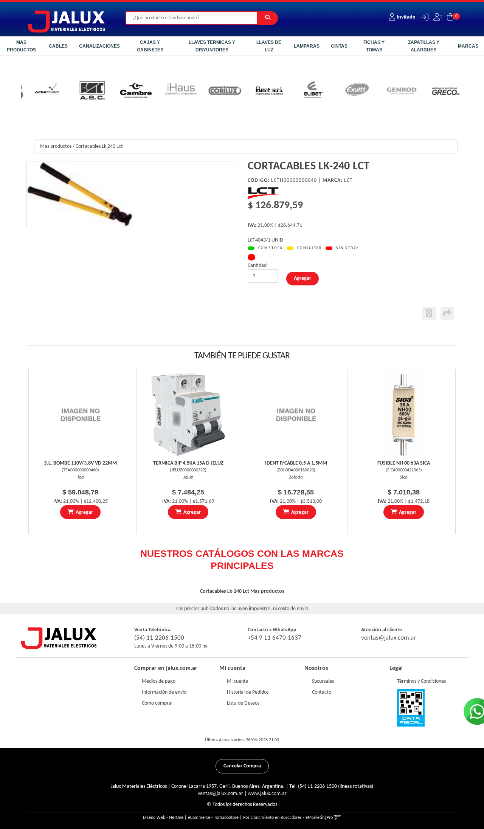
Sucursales (323, 681)
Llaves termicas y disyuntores (212, 46)
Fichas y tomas (374, 46)
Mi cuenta (237, 681)
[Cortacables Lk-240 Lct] (131, 194)
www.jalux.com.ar (267, 793)
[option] (43, 92)
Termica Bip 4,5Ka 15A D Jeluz (188, 463)
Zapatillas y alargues (423, 46)
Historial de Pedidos (247, 692)
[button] (422, 17)
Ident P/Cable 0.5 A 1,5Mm (296, 463)
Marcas (468, 46)
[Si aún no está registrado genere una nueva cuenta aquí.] (437, 17)
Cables (58, 46)
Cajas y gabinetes (150, 46)
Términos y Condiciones (421, 681)
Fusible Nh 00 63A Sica (403, 463)
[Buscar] (268, 18)
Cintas (339, 46)
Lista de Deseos (243, 703)
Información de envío (164, 692)
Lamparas (307, 46)
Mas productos (21, 46)
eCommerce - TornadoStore (213, 817)
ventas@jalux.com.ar (388, 638)
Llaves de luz (268, 46)
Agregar (84, 512)
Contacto (321, 692)
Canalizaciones (99, 46)
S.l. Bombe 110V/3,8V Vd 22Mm (80, 463)
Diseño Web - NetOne (163, 817)
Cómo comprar (157, 703)
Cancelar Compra (242, 766)
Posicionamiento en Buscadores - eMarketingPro (288, 817)
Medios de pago (158, 681)
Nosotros (316, 668)
